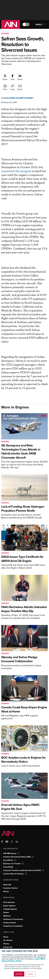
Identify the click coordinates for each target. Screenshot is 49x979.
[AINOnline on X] (12, 841)
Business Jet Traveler (12, 864)
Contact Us (7, 947)
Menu (39, 24)
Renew (6, 891)
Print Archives (9, 902)
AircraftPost (8, 860)
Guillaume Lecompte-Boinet (18, 98)
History (6, 944)
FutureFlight (8, 867)
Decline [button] (30, 974)
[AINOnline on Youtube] (6, 841)
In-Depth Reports (10, 909)
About (5, 937)
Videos (6, 912)
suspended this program (16, 171)
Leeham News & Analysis (13, 874)
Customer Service (10, 888)
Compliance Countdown (13, 926)
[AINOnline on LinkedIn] (17, 841)
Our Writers (8, 940)
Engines (5, 33)
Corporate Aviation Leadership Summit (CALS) (22, 870)
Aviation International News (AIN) (17, 857)
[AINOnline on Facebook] (2, 841)
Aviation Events (9, 923)
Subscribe (7, 885)
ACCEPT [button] (19, 974)
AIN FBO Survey (9, 853)
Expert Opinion (9, 906)
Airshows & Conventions (13, 919)
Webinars (7, 916)
